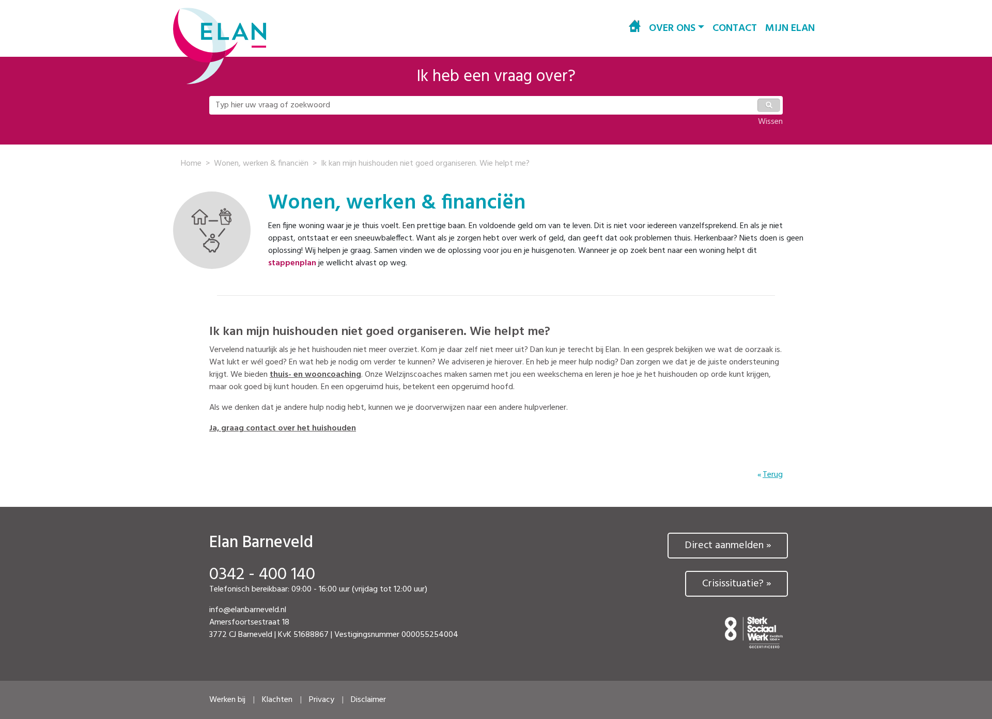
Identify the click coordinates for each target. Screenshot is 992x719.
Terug (773, 475)
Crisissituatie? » (736, 584)
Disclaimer (368, 700)
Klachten (277, 700)
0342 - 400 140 (262, 575)
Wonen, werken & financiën (261, 163)
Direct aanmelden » (728, 545)
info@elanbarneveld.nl (247, 610)
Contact (734, 28)
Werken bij (227, 700)
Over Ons (672, 28)
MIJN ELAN (790, 28)
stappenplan (292, 263)
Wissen (770, 122)
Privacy (321, 700)
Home (191, 163)
